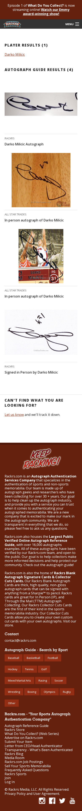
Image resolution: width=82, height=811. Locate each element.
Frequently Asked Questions (27, 770)
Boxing (32, 692)
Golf (44, 669)
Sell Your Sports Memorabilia (28, 766)
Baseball (13, 658)
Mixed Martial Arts (19, 680)
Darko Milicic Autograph (24, 144)
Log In (10, 782)
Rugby (67, 692)
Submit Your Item (18, 742)
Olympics (49, 692)
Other (11, 703)
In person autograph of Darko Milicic (34, 220)
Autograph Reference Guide (27, 726)
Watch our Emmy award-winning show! (46, 11)
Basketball (33, 658)
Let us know (14, 414)
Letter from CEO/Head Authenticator (33, 746)
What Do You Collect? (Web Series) (32, 734)
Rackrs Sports (15, 774)
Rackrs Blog (14, 754)
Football (53, 658)
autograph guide (59, 565)
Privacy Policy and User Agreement (32, 793)
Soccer (58, 680)
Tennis (29, 669)
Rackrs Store (15, 730)
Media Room (14, 758)
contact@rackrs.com (20, 640)
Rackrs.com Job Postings (24, 762)
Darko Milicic (15, 54)
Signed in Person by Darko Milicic (31, 372)
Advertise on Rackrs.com (24, 738)
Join (8, 778)
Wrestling (14, 692)
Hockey (12, 669)
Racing (42, 680)
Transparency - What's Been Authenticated (39, 750)
